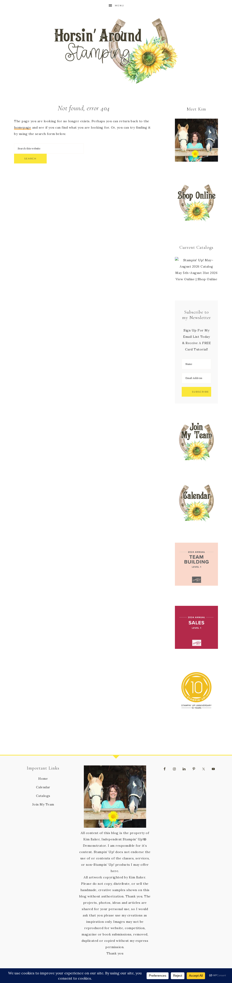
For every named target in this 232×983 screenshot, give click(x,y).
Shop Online (208, 279)
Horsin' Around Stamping (116, 51)
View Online (185, 279)
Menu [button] (119, 5)
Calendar (43, 787)
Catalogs (43, 796)
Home (43, 779)
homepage (22, 127)
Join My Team (43, 804)
